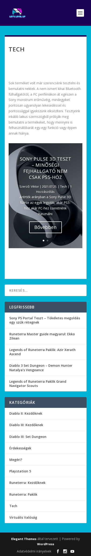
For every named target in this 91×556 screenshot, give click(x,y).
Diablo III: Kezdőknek (26, 425)
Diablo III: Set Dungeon (27, 436)
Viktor (35, 186)
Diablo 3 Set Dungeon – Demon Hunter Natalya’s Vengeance (40, 367)
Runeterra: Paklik (23, 494)
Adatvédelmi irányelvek (34, 551)
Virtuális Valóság (23, 517)
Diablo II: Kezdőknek (25, 413)
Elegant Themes (23, 539)
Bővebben (45, 227)
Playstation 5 (20, 471)
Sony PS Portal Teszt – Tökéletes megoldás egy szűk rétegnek (44, 320)
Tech (63, 186)
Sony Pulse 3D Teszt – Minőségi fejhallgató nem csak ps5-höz (45, 168)
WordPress (45, 544)
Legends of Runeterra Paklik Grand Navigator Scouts (37, 383)
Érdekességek (20, 448)
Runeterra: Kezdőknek (27, 482)
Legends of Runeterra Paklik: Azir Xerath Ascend (42, 352)
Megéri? (15, 459)
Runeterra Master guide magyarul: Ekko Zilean (42, 336)
